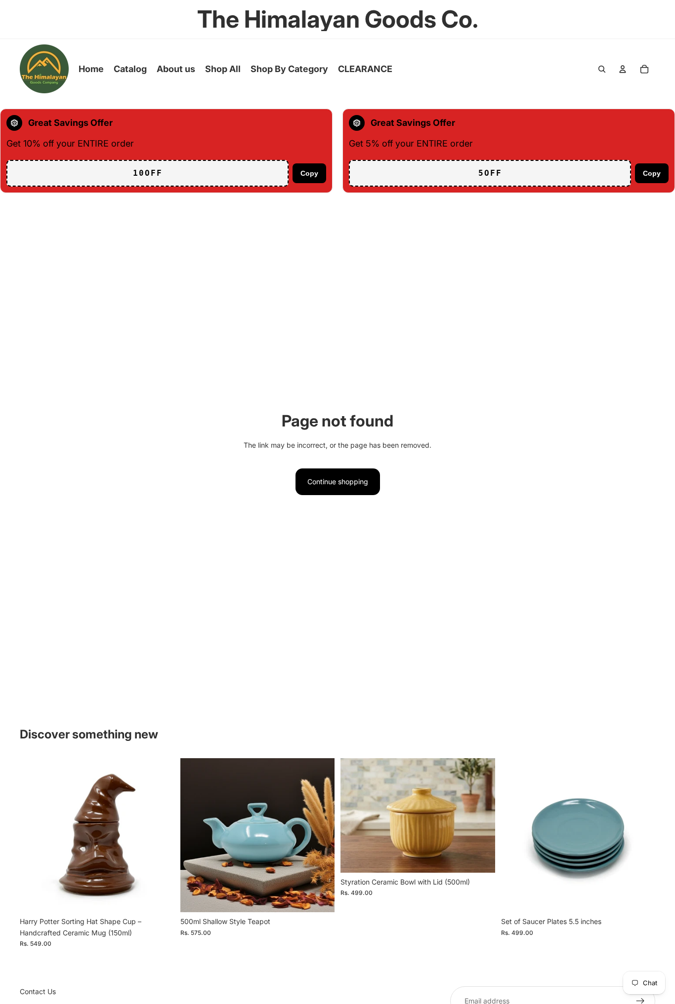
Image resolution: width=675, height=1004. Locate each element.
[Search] (602, 69)
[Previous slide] (34, 835)
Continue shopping (337, 481)
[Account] (622, 69)
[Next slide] (159, 835)
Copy (309, 173)
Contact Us (38, 991)
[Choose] (159, 897)
